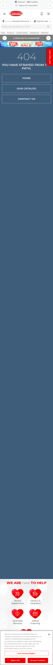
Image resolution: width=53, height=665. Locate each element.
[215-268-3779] (42, 14)
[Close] (49, 634)
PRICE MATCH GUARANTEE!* (27, 38)
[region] (26, 648)
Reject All (15, 660)
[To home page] (16, 13)
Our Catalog (26, 88)
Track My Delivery (27, 5)
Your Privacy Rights (26, 653)
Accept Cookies (38, 660)
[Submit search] (48, 27)
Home (26, 78)
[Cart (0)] (49, 14)
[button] (20, 2)
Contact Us (26, 98)
